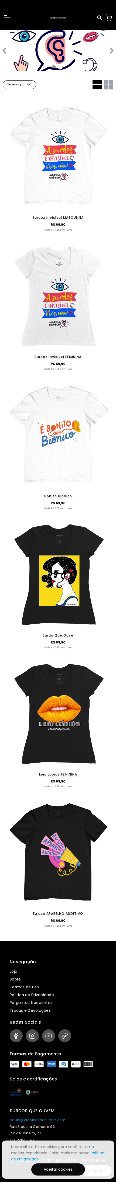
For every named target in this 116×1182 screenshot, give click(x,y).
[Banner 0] (54, 67)
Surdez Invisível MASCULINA (58, 217)
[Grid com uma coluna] (97, 84)
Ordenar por (16, 84)
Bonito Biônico (58, 496)
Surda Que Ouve (58, 635)
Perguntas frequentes (31, 1002)
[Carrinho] (108, 18)
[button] (7, 18)
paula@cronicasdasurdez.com (38, 1120)
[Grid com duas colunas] (108, 84)
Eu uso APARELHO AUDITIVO (58, 913)
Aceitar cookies (58, 1169)
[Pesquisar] (100, 18)
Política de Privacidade (32, 994)
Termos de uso (24, 987)
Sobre (15, 979)
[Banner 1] (60, 67)
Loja (13, 971)
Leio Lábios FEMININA (58, 774)
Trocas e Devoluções (30, 1010)
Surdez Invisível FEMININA (58, 356)
